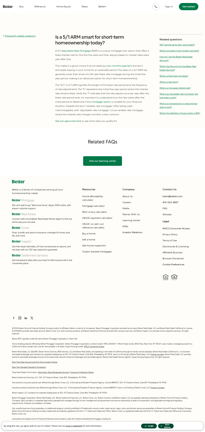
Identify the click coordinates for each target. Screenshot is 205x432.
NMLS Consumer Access (176, 228)
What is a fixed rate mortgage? (174, 76)
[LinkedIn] (26, 318)
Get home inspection (94, 245)
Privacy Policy (170, 234)
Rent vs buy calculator (94, 212)
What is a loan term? (169, 82)
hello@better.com (172, 196)
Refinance (39, 6)
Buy (21, 6)
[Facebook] (14, 318)
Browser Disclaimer (173, 258)
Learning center (131, 220)
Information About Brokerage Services (53, 372)
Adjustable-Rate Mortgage (76, 51)
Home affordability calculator (92, 198)
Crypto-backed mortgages (97, 251)
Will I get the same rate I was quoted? (177, 45)
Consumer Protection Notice (82, 372)
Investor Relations (132, 232)
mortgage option (101, 102)
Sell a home (88, 239)
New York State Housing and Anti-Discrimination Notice (34, 362)
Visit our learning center (102, 161)
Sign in (169, 6)
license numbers (157, 354)
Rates (85, 6)
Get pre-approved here (68, 121)
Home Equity (63, 6)
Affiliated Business (172, 252)
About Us (127, 196)
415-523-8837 (170, 202)
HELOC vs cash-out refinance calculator (93, 226)
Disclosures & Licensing (176, 246)
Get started (188, 6)
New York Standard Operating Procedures (29, 367)
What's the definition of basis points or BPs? (180, 113)
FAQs (125, 226)
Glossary (167, 214)
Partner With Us (131, 214)
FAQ (165, 208)
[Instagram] (20, 318)
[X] (32, 318)
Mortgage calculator (93, 206)
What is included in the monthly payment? (179, 51)
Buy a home (88, 233)
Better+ (102, 6)
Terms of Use (170, 240)
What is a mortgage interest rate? (175, 88)
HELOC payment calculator (97, 218)
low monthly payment (119, 66)
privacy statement (74, 425)
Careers (126, 202)
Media (125, 208)
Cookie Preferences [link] (173, 264)
